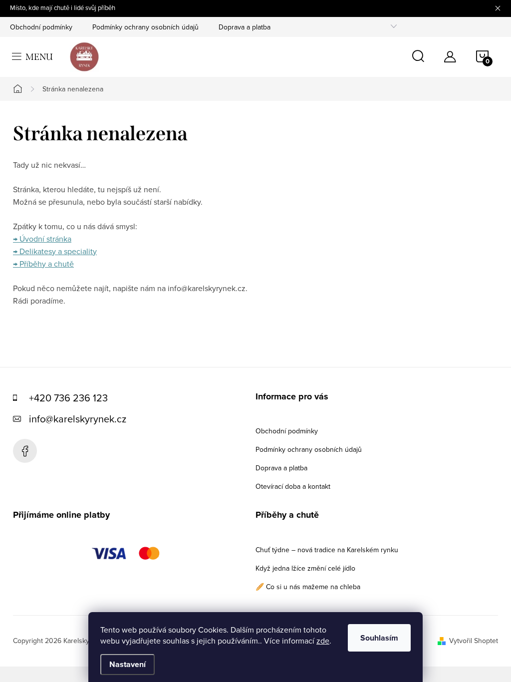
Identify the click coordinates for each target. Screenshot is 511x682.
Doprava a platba (244, 27)
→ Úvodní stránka (42, 238)
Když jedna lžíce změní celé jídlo (305, 568)
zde (322, 640)
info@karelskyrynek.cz (77, 418)
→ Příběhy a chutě (43, 263)
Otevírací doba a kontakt (293, 486)
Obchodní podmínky (41, 27)
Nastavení (127, 664)
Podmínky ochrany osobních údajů (145, 27)
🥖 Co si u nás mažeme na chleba (308, 587)
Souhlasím (379, 638)
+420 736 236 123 (68, 397)
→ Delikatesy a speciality (55, 251)
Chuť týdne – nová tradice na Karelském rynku (327, 550)
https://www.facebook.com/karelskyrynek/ (25, 451)
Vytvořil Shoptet (473, 641)
